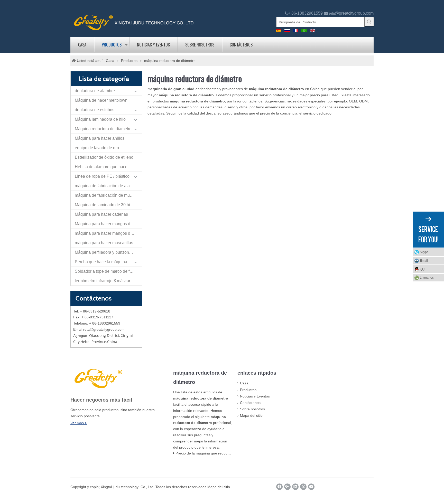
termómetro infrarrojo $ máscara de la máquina (108, 281)
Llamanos (427, 277)
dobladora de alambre (95, 91)
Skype (424, 252)
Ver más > (78, 423)
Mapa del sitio (251, 415)
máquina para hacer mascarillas (104, 243)
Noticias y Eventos (153, 45)
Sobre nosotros (199, 45)
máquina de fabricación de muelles (106, 195)
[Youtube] (311, 486)
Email (424, 260)
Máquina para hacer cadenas (101, 214)
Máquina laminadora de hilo (100, 119)
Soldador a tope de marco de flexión (108, 271)
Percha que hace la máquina (101, 262)
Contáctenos (241, 45)
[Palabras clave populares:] (369, 21)
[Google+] (287, 486)
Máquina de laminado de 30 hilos (105, 205)
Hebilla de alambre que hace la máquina (108, 167)
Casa (82, 45)
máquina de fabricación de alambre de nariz (108, 186)
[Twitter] (303, 486)
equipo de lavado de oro (97, 148)
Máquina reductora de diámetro (103, 129)
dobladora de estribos (94, 110)
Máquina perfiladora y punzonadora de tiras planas (108, 252)
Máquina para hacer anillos (99, 138)
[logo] (133, 22)
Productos (112, 45)
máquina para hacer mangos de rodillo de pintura (108, 233)
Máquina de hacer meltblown (101, 100)
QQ (422, 269)
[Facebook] (279, 486)
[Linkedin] (295, 486)
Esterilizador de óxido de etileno (104, 157)
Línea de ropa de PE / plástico (102, 176)
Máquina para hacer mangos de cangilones (108, 224)
